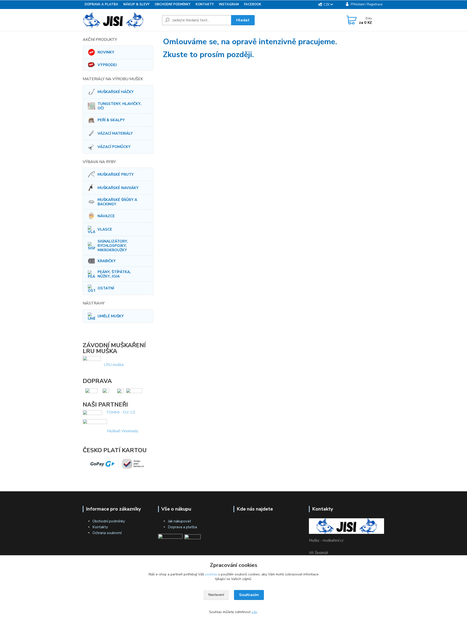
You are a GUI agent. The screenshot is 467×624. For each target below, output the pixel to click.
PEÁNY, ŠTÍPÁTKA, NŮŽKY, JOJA (114, 274)
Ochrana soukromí (107, 532)
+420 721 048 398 (295, 20)
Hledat (243, 20)
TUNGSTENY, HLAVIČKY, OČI (119, 106)
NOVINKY (106, 52)
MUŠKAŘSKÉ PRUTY (116, 174)
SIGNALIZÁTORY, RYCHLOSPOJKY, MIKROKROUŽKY (113, 245)
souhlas (211, 574)
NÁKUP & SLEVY (136, 4)
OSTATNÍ (106, 288)
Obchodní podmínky (108, 521)
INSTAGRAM (229, 4)
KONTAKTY (205, 4)
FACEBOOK (252, 4)
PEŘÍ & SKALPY (111, 120)
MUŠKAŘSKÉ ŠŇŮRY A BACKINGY (117, 202)
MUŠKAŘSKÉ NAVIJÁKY (118, 187)
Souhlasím (249, 595)
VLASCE (105, 229)
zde (254, 612)
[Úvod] (120, 20)
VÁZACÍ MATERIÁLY (115, 133)
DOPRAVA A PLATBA (101, 4)
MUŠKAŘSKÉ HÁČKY (116, 91)
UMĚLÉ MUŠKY (111, 316)
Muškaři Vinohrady (122, 430)
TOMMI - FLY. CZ (120, 412)
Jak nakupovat (179, 521)
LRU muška (114, 364)
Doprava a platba (182, 527)
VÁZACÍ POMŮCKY (114, 146)
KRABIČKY (107, 261)
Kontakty (100, 527)
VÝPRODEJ (107, 64)
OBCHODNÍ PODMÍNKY (172, 4)
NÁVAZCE (106, 216)
